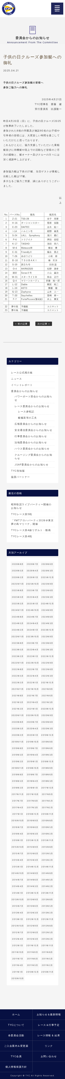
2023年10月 (32, 636)
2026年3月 (47, 570)
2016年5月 (47, 827)
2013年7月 (17, 906)
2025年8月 (18, 590)
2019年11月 (18, 742)
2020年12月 (47, 709)
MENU (57, 9)
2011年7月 (17, 958)
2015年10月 (17, 847)
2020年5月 (18, 728)
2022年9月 (47, 663)
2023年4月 (32, 649)
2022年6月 (47, 669)
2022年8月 (18, 669)
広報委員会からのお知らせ (31, 423)
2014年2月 (47, 886)
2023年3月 (47, 649)
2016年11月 (47, 814)
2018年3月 (47, 781)
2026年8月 (18, 564)
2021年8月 (17, 695)
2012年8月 (47, 926)
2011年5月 (47, 958)
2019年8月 (17, 748)
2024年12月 (47, 603)
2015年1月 (17, 866)
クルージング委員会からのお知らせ (33, 456)
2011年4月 (17, 965)
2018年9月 (47, 768)
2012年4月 (17, 939)
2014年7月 (17, 880)
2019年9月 (47, 742)
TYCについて (16, 1024)
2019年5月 (17, 755)
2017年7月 (17, 801)
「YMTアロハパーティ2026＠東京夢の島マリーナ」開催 (32, 522)
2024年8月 (18, 617)
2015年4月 (17, 860)
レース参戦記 (26, 411)
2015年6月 (32, 853)
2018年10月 (32, 768)
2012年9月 (32, 926)
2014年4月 (17, 886)
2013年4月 (17, 912)
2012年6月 (32, 932)
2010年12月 (32, 972)
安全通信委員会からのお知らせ (33, 430)
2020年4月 (32, 728)
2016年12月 (32, 814)
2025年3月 (47, 597)
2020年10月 (32, 715)
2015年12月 (32, 840)
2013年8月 (47, 899)
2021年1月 (32, 709)
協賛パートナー (20, 476)
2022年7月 (32, 669)
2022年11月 (17, 663)
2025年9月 (47, 584)
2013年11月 (47, 893)
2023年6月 (47, 643)
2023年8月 (18, 643)
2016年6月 (32, 827)
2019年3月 (47, 755)
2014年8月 (47, 873)
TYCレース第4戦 (21, 536)
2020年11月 (17, 715)
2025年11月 (17, 584)
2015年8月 (47, 847)
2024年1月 (32, 630)
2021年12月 (47, 682)
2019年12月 (47, 735)
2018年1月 (32, 788)
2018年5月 (17, 781)
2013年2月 (47, 912)
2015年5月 (47, 853)
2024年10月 (32, 610)
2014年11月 (47, 866)
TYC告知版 (18, 470)
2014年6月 (32, 880)
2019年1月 (32, 761)
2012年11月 (47, 919)
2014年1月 (17, 893)
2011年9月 (32, 952)
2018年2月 (17, 788)
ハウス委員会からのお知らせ (32, 448)
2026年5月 (18, 570)
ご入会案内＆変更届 (16, 1045)
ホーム (16, 1014)
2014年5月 (47, 880)
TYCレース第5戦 (21, 514)
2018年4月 (32, 781)
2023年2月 (18, 656)
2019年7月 (32, 748)
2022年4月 (32, 676)
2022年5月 (18, 676)
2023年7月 (32, 643)
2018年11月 (18, 768)
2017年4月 (17, 807)
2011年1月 (17, 972)
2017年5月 (47, 801)
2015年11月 (47, 840)
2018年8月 (17, 774)
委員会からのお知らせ (24, 391)
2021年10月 (32, 689)
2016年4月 (17, 834)
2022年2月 (18, 682)
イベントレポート (22, 384)
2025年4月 (32, 597)
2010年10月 (17, 978)
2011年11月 (47, 945)
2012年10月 (17, 926)
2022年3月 (47, 676)
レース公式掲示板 (22, 372)
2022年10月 (32, 663)
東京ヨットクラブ (10, 8)
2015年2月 (47, 860)
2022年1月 (32, 682)
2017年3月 (32, 807)
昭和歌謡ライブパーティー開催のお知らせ (31, 506)
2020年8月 (18, 722)
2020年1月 (32, 735)
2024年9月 (47, 610)
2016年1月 (17, 840)
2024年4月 (32, 623)
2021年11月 (18, 689)
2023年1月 (32, 656)
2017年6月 (32, 801)
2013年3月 (32, 912)
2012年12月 (32, 919)
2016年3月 (32, 834)
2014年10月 (17, 873)
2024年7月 (32, 617)
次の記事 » (43, 323)
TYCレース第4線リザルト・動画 (31, 530)
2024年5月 (18, 623)
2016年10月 (17, 820)
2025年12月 (47, 577)
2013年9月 (32, 899)
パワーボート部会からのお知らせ (33, 398)
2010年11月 (47, 972)
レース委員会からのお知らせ (32, 406)
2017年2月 (47, 807)
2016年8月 (47, 820)
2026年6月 (47, 564)
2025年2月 (18, 603)
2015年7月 (17, 853)
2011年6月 (32, 958)
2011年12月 (32, 945)
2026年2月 (18, 577)
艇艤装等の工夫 (27, 417)
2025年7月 (32, 590)
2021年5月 (17, 702)
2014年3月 (32, 886)
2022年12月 (47, 656)
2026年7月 (32, 564)
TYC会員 (16, 1056)
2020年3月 (47, 728)
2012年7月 (17, 932)
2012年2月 (47, 939)
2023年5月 (18, 649)
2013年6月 (32, 906)
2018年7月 (32, 774)
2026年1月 (32, 577)
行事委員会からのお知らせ (31, 436)
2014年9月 (32, 873)
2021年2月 (17, 709)
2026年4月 (32, 570)
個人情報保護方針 (16, 1066)
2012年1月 (17, 945)
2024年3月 (47, 623)
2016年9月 (32, 820)
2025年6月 (47, 590)
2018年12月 (47, 761)
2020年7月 (32, 722)
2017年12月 (47, 788)
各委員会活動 (16, 1035)
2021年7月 (32, 695)
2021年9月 (47, 689)
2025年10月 (32, 584)
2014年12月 (32, 866)
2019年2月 (17, 761)
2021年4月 (32, 702)
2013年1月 (17, 919)
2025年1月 (32, 603)
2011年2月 (47, 965)
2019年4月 (32, 755)
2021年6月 (47, 695)
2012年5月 (47, 932)
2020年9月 (47, 715)
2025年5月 (18, 597)
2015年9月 (32, 847)
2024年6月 (47, 617)
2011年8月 (47, 952)
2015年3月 (32, 860)
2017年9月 (47, 794)
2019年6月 (47, 748)
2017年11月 (18, 794)
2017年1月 (17, 814)
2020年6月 (47, 722)
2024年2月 (18, 630)
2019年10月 (32, 742)
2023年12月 (47, 630)
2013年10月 (17, 899)
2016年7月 (17, 827)
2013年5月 (47, 906)
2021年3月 (47, 702)
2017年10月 (32, 794)
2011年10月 (18, 952)
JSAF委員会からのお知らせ (31, 464)
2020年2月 (18, 735)
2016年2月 (47, 834)
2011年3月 (32, 965)
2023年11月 (17, 636)
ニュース (16, 378)
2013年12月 (32, 893)
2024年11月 (17, 610)
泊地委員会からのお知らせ (31, 442)
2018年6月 (47, 774)
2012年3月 (32, 939)
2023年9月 (47, 636)
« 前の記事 (21, 323)
